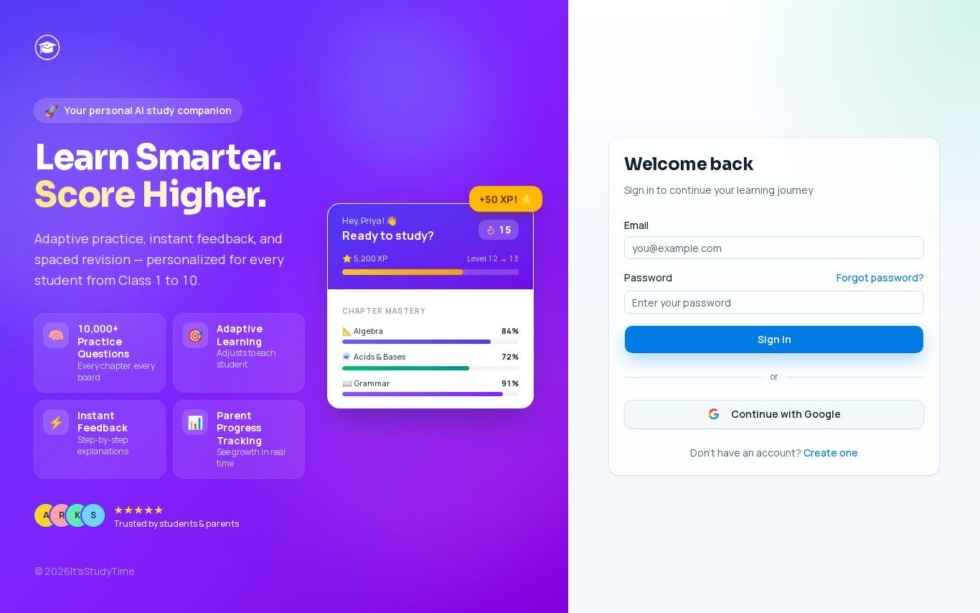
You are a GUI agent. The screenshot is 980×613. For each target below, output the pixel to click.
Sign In (774, 339)
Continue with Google (786, 414)
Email (636, 225)
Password (648, 278)
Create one (831, 452)
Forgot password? (880, 277)
